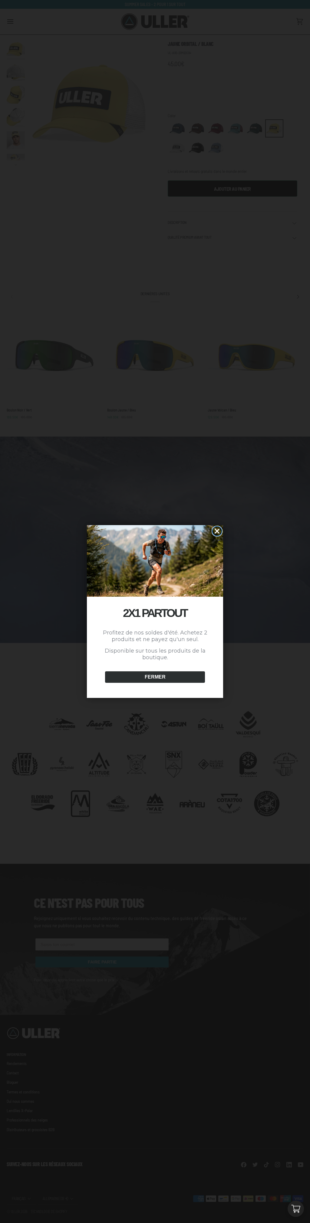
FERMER (155, 676)
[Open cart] (296, 1209)
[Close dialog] (217, 531)
